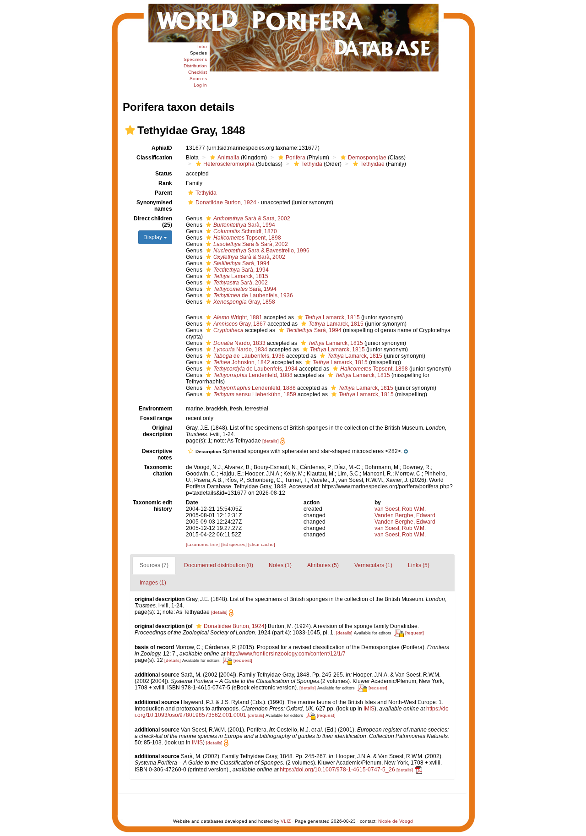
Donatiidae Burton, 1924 (225, 202)
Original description (157, 431)
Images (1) (153, 582)
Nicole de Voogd (395, 821)
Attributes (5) (323, 565)
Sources (198, 78)
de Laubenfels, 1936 (253, 295)
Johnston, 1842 (241, 362)
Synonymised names (154, 205)
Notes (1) (280, 565)
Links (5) (418, 565)
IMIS (369, 708)
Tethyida (311, 164)
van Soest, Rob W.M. (400, 509)
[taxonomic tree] (203, 544)
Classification (154, 157)
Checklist (197, 72)
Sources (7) (154, 565)
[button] (130, 130)
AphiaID (162, 148)
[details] (270, 440)
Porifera (295, 157)
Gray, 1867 (239, 324)
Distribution (195, 65)
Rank (165, 183)
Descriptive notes (157, 454)
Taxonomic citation (158, 470)
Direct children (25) (153, 221)
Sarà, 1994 (244, 225)
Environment (155, 408)
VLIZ (286, 821)
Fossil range (156, 418)
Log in (200, 84)
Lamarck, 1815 (240, 276)
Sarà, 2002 (240, 282)
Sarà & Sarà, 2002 (251, 218)
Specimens (195, 59)
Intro (202, 46)
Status (163, 173)
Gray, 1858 (244, 302)
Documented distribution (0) (218, 565)
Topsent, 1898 (247, 238)
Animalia (228, 157)
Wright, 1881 (237, 317)
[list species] (234, 544)
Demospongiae (367, 157)
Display (153, 237)
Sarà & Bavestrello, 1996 (261, 250)
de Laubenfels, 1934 (255, 369)
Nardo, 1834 (240, 349)
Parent (163, 193)
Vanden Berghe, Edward (404, 515)
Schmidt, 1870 (245, 231)
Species (198, 52)
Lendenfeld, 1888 (253, 375)
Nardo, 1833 (239, 343)
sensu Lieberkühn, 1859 (254, 394)
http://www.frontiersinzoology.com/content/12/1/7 (286, 653)
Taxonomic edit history (152, 505)
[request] (414, 632)
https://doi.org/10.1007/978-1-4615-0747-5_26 (337, 769)
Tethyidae (372, 164)
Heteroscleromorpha (229, 164)
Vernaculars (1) (373, 565)
